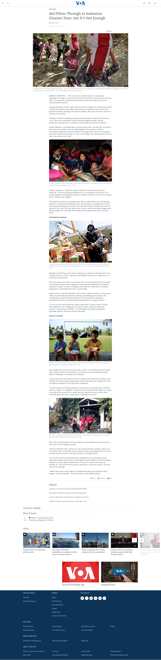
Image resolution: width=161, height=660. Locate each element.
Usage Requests (115, 651)
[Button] (109, 31)
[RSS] (100, 598)
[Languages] (144, 3)
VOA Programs (28, 626)
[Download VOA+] (119, 572)
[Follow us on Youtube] (91, 598)
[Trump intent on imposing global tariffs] (36, 540)
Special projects (28, 630)
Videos (112, 626)
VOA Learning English (60, 641)
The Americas (56, 601)
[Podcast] (104, 598)
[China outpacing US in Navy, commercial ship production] (95, 540)
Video (26, 529)
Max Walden (55, 23)
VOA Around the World (60, 655)
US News (26, 597)
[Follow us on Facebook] (82, 598)
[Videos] (149, 3)
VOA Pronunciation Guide (119, 655)
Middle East (56, 612)
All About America (29, 601)
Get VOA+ (55, 651)
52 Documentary (87, 630)
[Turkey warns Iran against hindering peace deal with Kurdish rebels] (124, 540)
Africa (54, 597)
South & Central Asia (59, 616)
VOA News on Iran (58, 630)
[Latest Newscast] (155, 3)
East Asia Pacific (57, 605)
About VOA (27, 655)
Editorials (84, 641)
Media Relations (87, 655)
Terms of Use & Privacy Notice (33, 651)
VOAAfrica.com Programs (32, 641)
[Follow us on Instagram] (95, 598)
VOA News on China (88, 626)
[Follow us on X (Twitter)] (86, 598)
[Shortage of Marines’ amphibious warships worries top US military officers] (65, 540)
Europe (54, 608)
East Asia (52, 9)
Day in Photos (57, 626)
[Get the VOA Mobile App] (80, 572)
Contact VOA (85, 651)
